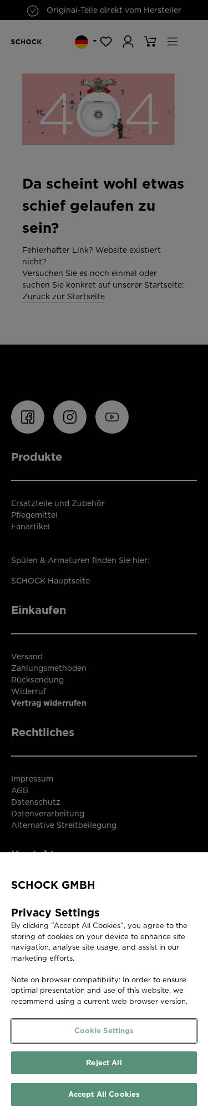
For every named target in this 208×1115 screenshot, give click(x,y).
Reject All (103, 1063)
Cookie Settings (104, 1031)
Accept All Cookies (104, 1094)
